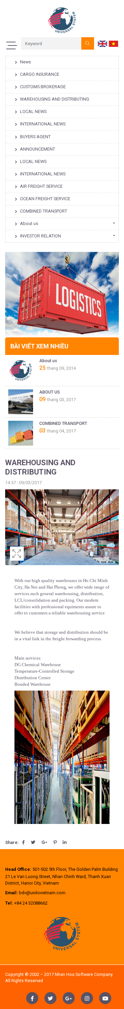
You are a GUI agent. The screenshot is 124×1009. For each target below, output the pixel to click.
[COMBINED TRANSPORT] (20, 433)
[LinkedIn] (64, 842)
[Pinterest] (54, 842)
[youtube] (105, 998)
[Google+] (44, 842)
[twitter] (50, 998)
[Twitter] (33, 842)
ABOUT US (49, 392)
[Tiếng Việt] (113, 43)
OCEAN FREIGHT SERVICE (45, 198)
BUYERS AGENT (35, 136)
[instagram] (87, 998)
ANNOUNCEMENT (37, 149)
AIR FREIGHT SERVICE (41, 186)
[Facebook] (23, 842)
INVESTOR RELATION (40, 235)
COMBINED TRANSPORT (43, 211)
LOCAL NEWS (33, 111)
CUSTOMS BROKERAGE (43, 86)
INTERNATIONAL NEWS (42, 123)
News (25, 61)
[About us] (20, 370)
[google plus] (69, 998)
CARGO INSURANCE (39, 74)
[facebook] (32, 998)
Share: (12, 842)
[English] (102, 43)
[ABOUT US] (20, 401)
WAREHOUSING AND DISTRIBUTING (54, 99)
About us (29, 223)
